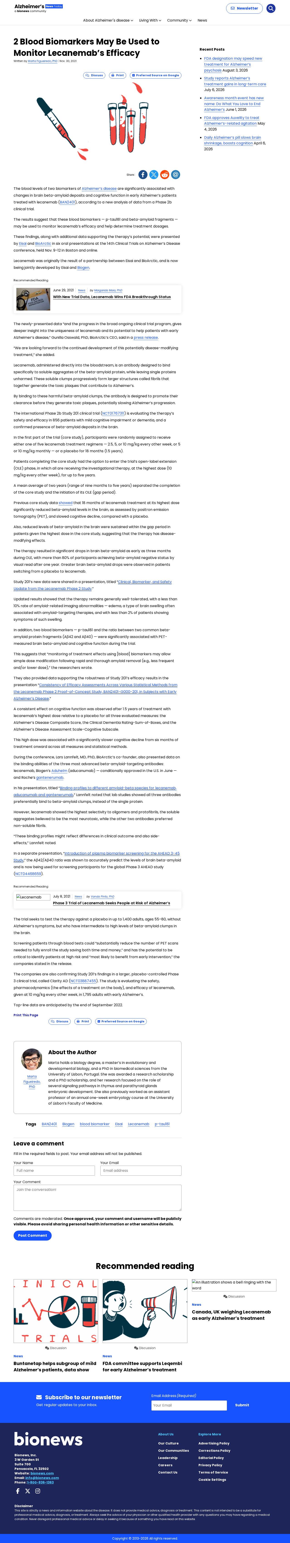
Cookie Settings (212, 1479)
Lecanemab (138, 1124)
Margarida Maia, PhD (108, 290)
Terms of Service (213, 1472)
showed (65, 502)
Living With (148, 20)
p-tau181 (162, 1124)
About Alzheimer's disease (106, 20)
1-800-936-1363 (40, 1482)
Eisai (23, 243)
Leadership (168, 1458)
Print (119, 75)
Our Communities (173, 1450)
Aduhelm (59, 770)
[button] (244, 8)
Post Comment (32, 1235)
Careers (165, 1465)
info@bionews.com (42, 1478)
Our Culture (168, 1443)
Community (177, 20)
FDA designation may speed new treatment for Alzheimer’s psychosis (233, 64)
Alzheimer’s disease (99, 188)
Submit (242, 1405)
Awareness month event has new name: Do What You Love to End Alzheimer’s (234, 103)
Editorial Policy (211, 1458)
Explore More (209, 1434)
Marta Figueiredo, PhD (42, 61)
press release (146, 337)
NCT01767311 (113, 413)
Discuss (96, 75)
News (202, 20)
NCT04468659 (28, 873)
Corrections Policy (214, 1450)
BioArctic (43, 243)
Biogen (83, 267)
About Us (166, 1434)
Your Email (109, 1162)
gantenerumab (49, 777)
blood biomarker (95, 1124)
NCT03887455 (83, 981)
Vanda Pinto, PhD (102, 896)
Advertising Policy (214, 1443)
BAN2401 (67, 202)
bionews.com (42, 1473)
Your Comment (27, 1181)
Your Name (23, 1162)
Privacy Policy (210, 1465)
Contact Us (167, 1472)
